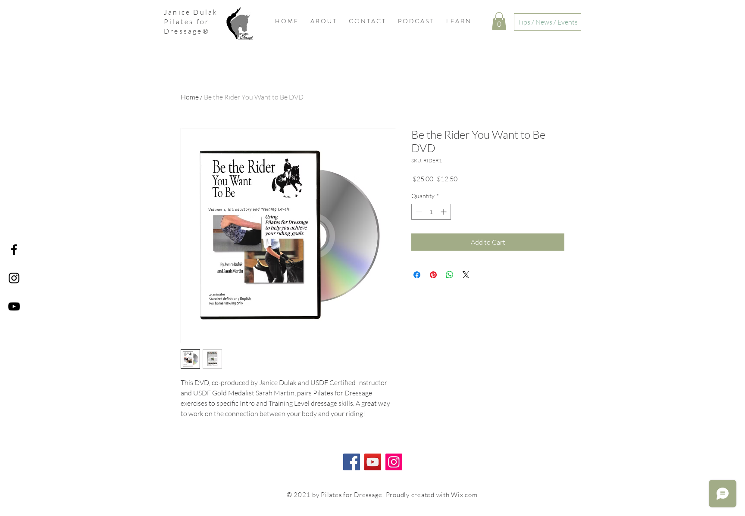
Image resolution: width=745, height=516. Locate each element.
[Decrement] (418, 211)
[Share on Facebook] (417, 275)
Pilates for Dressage (186, 26)
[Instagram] (393, 462)
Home (190, 97)
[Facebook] (351, 462)
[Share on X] (466, 275)
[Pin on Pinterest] (433, 275)
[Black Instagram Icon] (14, 278)
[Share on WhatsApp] (449, 275)
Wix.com (464, 495)
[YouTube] (14, 306)
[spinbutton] (431, 211)
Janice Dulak (191, 12)
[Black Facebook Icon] (14, 249)
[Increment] (444, 211)
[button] (499, 21)
